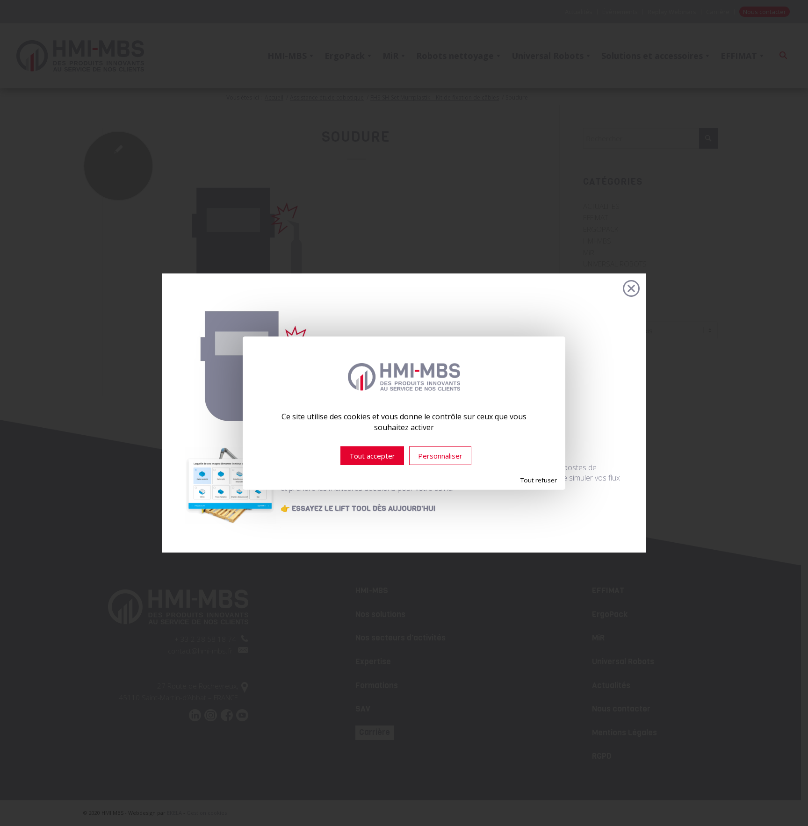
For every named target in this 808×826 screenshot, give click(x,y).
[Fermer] (631, 288)
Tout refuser (538, 480)
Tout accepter (372, 455)
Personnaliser (440, 455)
